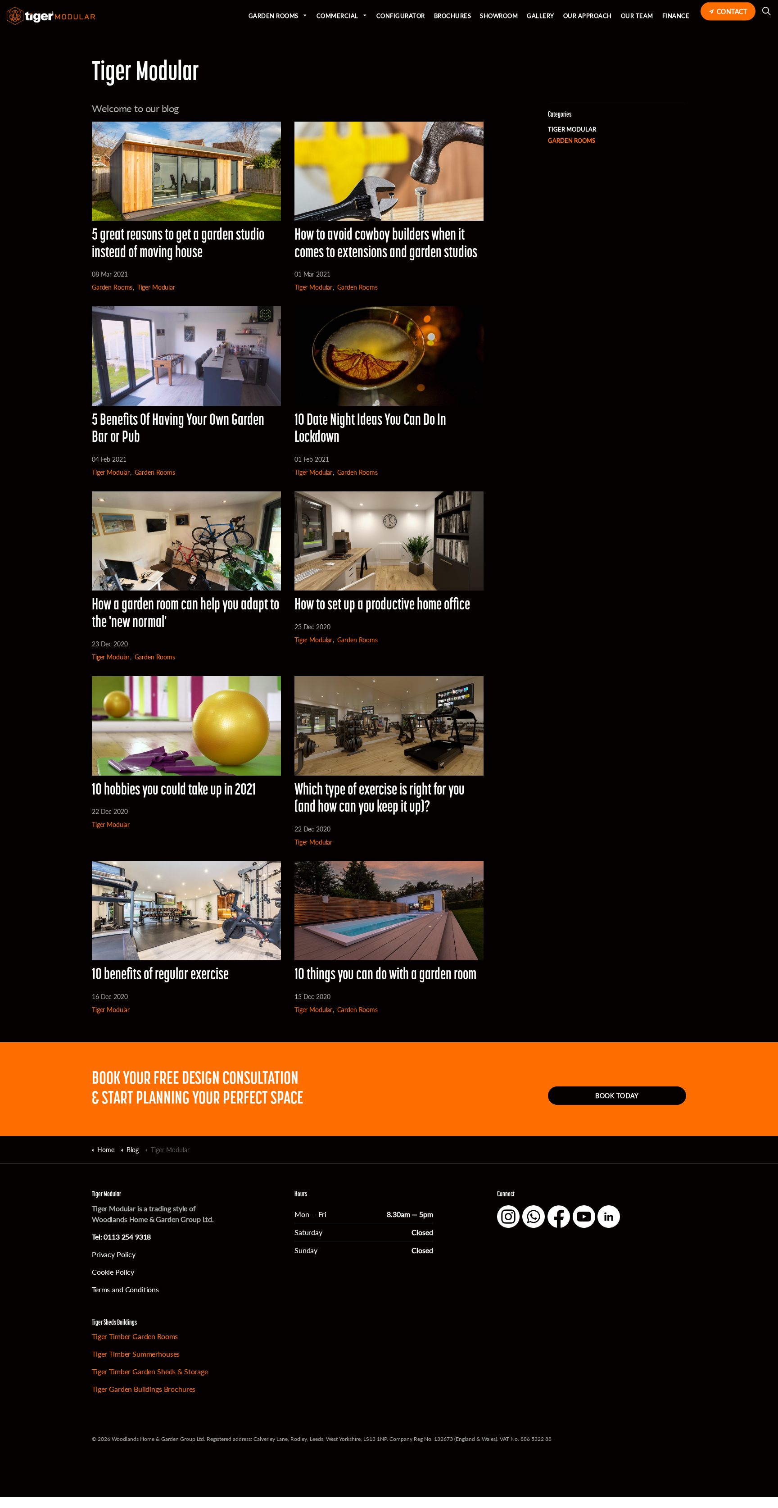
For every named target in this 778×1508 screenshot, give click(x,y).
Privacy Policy (114, 1254)
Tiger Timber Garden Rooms (135, 1336)
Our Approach (587, 15)
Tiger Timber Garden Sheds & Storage (150, 1371)
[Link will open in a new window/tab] (508, 1216)
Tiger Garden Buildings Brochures (143, 1389)
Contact (732, 11)
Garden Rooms (274, 15)
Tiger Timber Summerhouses (136, 1354)
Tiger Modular (156, 287)
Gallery (540, 15)
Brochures (452, 15)
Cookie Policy (113, 1272)
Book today (616, 1095)
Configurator (400, 15)
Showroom (499, 15)
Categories (559, 114)
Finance (676, 15)
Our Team (637, 15)
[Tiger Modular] (51, 16)
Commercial (337, 15)
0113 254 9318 (127, 1236)
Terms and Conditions (125, 1289)
